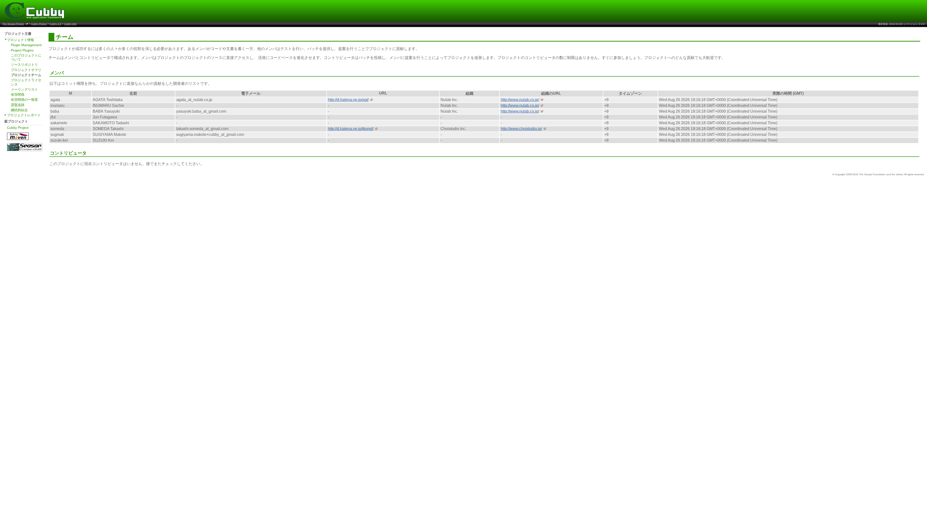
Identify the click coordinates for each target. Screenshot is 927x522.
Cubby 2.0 (55, 23)
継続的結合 (19, 110)
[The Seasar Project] (24, 150)
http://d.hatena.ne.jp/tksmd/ (350, 129)
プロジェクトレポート (24, 115)
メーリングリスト (24, 89)
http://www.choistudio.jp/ (521, 129)
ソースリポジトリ (24, 64)
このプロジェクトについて (26, 57)
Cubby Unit (70, 23)
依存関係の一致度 (24, 100)
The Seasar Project (13, 23)
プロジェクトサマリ (26, 70)
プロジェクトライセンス (26, 82)
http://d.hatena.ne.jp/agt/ (348, 100)
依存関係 (17, 94)
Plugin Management (26, 45)
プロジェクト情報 (20, 40)
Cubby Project (39, 23)
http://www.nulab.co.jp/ (520, 100)
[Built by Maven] (18, 139)
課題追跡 (17, 105)
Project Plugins (22, 50)
